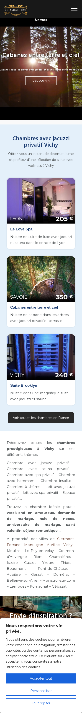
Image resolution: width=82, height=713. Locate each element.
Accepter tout (41, 678)
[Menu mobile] (74, 9)
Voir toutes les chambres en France (41, 418)
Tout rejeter (41, 703)
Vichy (67, 545)
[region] (41, 665)
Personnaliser (41, 691)
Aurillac (53, 545)
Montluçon (33, 545)
